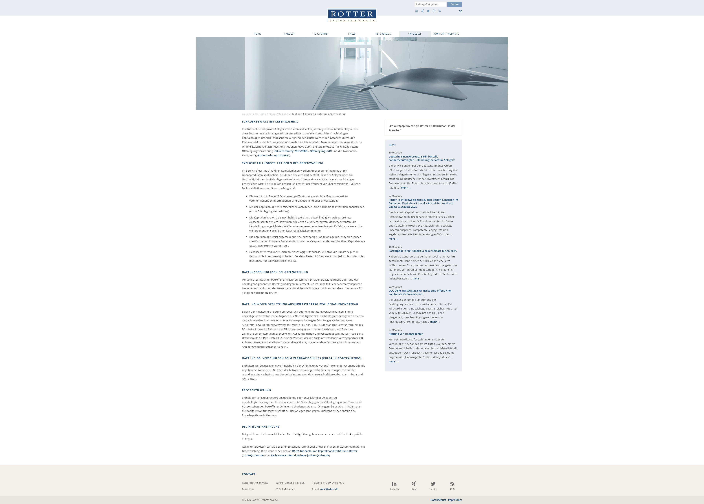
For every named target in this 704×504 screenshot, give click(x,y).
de (460, 11)
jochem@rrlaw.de (318, 455)
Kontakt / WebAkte (446, 33)
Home (257, 33)
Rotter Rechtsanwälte (352, 15)
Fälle (351, 33)
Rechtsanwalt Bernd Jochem (288, 455)
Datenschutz (438, 500)
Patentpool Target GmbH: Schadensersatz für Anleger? (423, 251)
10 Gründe (321, 33)
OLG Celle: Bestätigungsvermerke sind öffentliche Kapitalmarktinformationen (420, 292)
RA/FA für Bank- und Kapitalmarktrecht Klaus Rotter (324, 451)
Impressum (455, 500)
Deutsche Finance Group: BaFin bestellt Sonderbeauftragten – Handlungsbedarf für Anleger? (421, 158)
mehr (404, 187)
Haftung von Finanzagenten (406, 334)
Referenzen (383, 33)
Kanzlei (289, 33)
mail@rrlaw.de (329, 489)
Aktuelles (415, 33)
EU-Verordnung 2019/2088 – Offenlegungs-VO (302, 151)
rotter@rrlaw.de (253, 455)
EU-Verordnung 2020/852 (273, 155)
